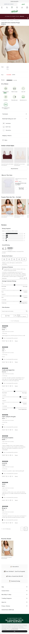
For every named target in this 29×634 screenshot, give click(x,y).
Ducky (3, 329)
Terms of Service (15, 627)
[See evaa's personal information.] (5, 350)
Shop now (16, 16)
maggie (4, 465)
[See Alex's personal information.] (5, 510)
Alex (3, 510)
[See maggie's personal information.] (6, 464)
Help (3, 586)
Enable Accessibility (14, 1)
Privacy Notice (4, 629)
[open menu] (2, 8)
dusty (3, 486)
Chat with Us (15, 566)
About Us (4, 602)
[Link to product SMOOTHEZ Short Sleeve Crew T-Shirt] (8, 185)
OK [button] (14, 631)
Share (6, 140)
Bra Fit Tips (8, 126)
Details (20, 16)
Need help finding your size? (9, 118)
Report (16, 340)
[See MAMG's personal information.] (6, 439)
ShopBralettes (14, 168)
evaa (3, 350)
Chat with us (8, 130)
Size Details (8, 123)
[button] (14, 18)
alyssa (3, 418)
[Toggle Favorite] (12, 179)
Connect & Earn (5, 590)
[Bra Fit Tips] (3, 126)
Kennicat (4, 371)
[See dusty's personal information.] (5, 486)
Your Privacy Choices (14, 629)
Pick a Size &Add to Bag (21, 188)
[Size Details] (3, 123)
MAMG (3, 439)
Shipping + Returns (6, 135)
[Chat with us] (3, 130)
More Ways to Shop (6, 594)
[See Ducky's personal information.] (6, 329)
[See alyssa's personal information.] (6, 418)
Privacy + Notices (6, 606)
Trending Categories (7, 598)
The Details (5, 114)
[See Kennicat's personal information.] (7, 371)
